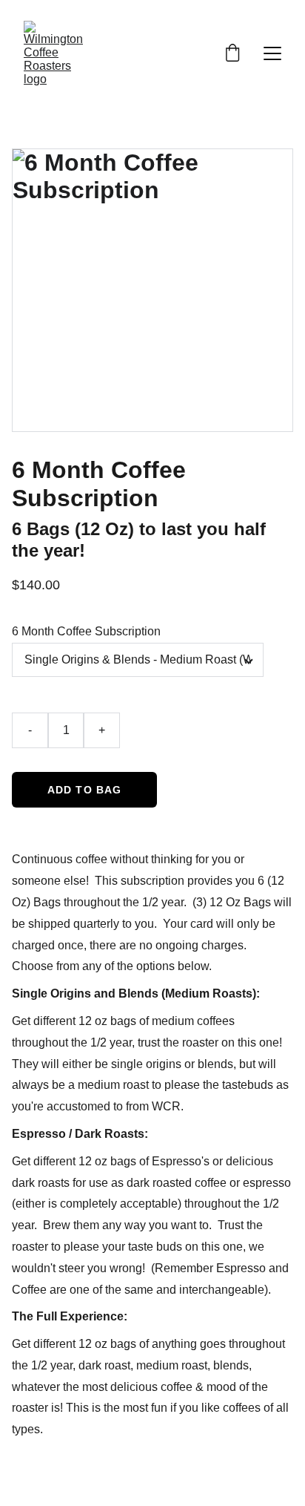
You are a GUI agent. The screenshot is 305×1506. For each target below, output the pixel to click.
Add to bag (84, 790)
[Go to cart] (232, 54)
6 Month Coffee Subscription (86, 631)
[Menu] (272, 53)
